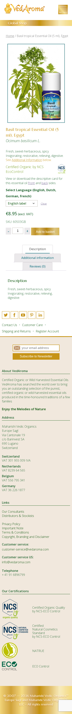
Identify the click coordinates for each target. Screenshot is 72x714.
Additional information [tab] (37, 258)
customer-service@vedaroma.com (25, 549)
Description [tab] (37, 249)
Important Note (12, 528)
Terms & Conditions (15, 532)
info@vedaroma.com (16, 562)
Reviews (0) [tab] (38, 266)
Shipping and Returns (16, 331)
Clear (44, 203)
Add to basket (45, 231)
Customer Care (32, 325)
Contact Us (9, 325)
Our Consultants (13, 511)
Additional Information (27, 160)
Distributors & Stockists (18, 516)
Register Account (47, 331)
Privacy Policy (11, 524)
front (31, 183)
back (44, 183)
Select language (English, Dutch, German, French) (31, 193)
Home (10, 36)
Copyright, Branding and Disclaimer (25, 537)
